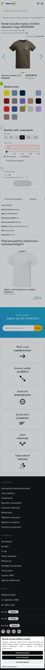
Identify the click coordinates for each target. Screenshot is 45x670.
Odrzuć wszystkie (22, 657)
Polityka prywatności (9, 667)
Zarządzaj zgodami (22, 662)
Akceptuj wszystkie (22, 653)
